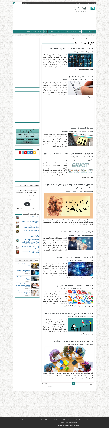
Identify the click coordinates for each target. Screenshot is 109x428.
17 (76, 384)
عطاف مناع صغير (88, 191)
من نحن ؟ (93, 3)
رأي (77, 52)
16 (79, 384)
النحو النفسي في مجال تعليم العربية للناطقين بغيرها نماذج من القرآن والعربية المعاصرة (23, 292)
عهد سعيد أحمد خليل (87, 235)
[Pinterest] (26, 3)
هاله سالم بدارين (88, 345)
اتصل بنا (88, 3)
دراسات (57, 32)
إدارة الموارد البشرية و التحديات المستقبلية (77, 231)
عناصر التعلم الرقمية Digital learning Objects (30, 222)
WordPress (66, 425)
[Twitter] (28, 3)
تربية (45, 32)
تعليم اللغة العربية (31, 32)
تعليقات (26, 260)
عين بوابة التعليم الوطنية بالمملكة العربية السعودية (31, 235)
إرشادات (63, 32)
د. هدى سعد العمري (87, 80)
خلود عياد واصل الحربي (87, 131)
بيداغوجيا (40, 32)
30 (62, 384)
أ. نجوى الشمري (88, 261)
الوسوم (20, 260)
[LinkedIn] (25, 3)
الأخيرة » (50, 386)
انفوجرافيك (51, 32)
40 (59, 384)
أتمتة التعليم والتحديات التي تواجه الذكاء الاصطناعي (73, 257)
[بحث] (14, 3)
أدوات (79, 32)
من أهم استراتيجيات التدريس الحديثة (30, 217)
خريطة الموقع (78, 3)
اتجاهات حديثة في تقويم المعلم (81, 76)
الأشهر (31, 260)
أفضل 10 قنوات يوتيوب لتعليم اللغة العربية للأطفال (30, 251)
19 (70, 384)
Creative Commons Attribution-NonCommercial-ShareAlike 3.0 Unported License (72, 420)
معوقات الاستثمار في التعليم (82, 127)
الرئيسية (93, 31)
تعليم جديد (93, 420)
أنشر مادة (84, 3)
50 (56, 384)
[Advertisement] (43, 17)
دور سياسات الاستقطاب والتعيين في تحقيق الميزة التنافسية (71, 48)
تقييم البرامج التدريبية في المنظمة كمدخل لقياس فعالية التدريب (69, 313)
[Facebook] (29, 3)
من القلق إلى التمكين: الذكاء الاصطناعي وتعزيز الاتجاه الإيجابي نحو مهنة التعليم (23, 285)
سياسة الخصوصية (70, 3)
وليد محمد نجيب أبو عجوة (86, 289)
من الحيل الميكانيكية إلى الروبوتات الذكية (31, 231)
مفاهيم (84, 32)
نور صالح (90, 52)
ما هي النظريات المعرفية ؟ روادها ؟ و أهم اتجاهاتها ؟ (30, 247)
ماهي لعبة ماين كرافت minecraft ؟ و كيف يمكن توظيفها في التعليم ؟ (31, 226)
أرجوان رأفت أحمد (88, 160)
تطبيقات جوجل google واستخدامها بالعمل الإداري (75, 285)
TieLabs (77, 425)
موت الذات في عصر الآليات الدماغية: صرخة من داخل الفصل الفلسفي (23, 271)
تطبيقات (74, 32)
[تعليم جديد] (84, 9)
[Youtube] (23, 3)
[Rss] (31, 3)
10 (85, 384)
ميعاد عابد (89, 317)
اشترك (27, 204)
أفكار (68, 32)
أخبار (89, 32)
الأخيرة (36, 260)
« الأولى (92, 384)
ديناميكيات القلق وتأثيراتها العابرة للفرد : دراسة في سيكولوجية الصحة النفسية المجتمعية (23, 278)
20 (67, 384)
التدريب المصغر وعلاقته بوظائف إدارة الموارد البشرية (73, 341)
